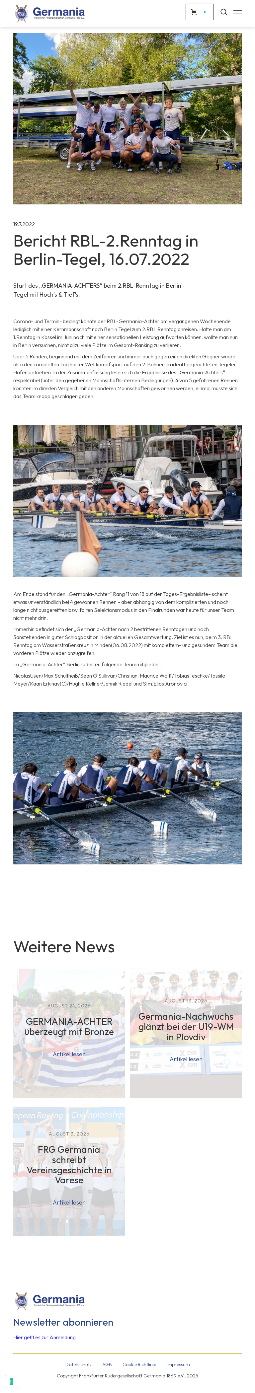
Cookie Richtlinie (139, 1364)
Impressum (178, 1364)
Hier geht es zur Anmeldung (44, 1337)
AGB (107, 1364)
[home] (49, 13)
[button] (234, 12)
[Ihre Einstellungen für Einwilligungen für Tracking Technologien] (11, 1381)
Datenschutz (78, 1364)
